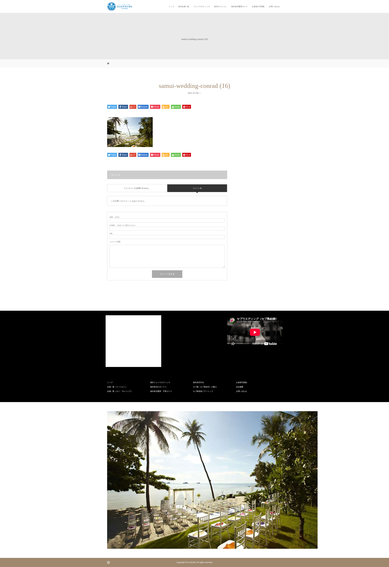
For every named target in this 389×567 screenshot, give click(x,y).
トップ (171, 6)
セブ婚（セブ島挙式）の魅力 (205, 386)
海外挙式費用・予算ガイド (161, 391)
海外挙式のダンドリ (158, 386)
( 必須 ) (115, 217)
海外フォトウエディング (160, 382)
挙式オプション (220, 6)
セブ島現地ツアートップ (203, 391)
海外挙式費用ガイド (239, 6)
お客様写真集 (241, 382)
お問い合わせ (274, 6)
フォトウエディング (201, 6)
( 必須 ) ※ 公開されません (123, 225)
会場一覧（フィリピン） (117, 386)
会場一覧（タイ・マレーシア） (120, 391)
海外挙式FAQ (198, 382)
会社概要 (239, 386)
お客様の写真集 (258, 6)
